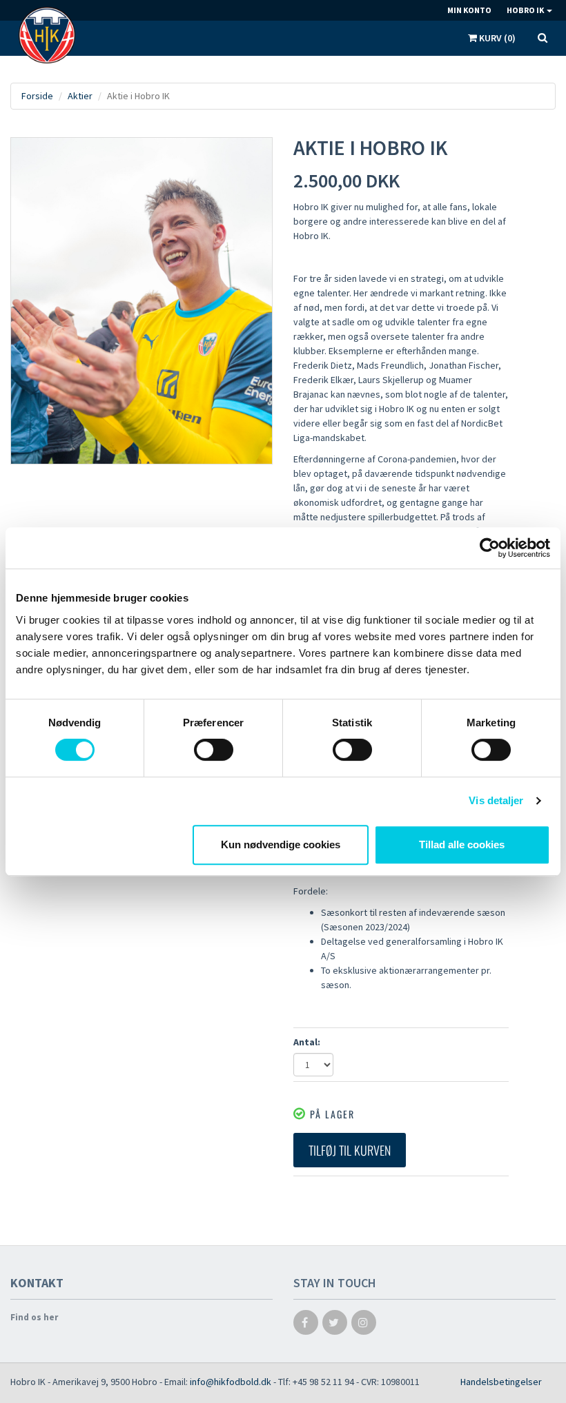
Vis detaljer (496, 800)
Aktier (80, 96)
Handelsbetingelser (501, 1381)
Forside (37, 96)
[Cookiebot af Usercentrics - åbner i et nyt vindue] (489, 547)
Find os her (34, 1317)
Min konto (469, 10)
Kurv (496, 38)
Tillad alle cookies (462, 844)
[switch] (213, 750)
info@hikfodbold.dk (230, 1381)
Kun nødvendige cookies (280, 844)
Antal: (306, 1042)
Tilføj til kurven (350, 1150)
